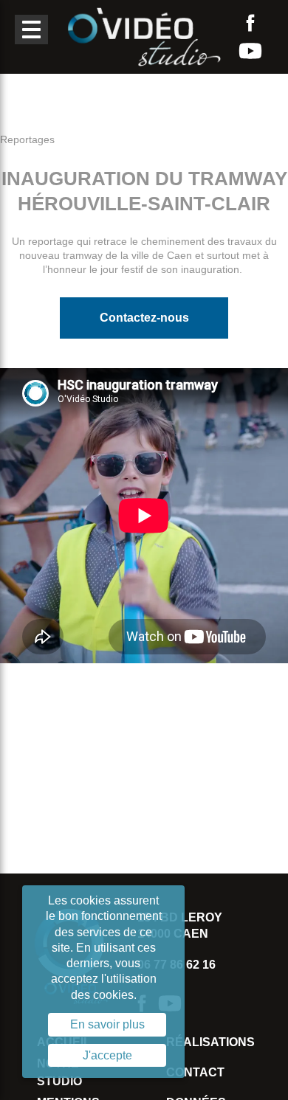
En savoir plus (107, 1024)
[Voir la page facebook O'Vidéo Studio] (250, 23)
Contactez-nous (144, 317)
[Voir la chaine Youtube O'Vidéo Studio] (250, 51)
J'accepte (107, 1055)
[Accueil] (144, 36)
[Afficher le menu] (31, 29)
